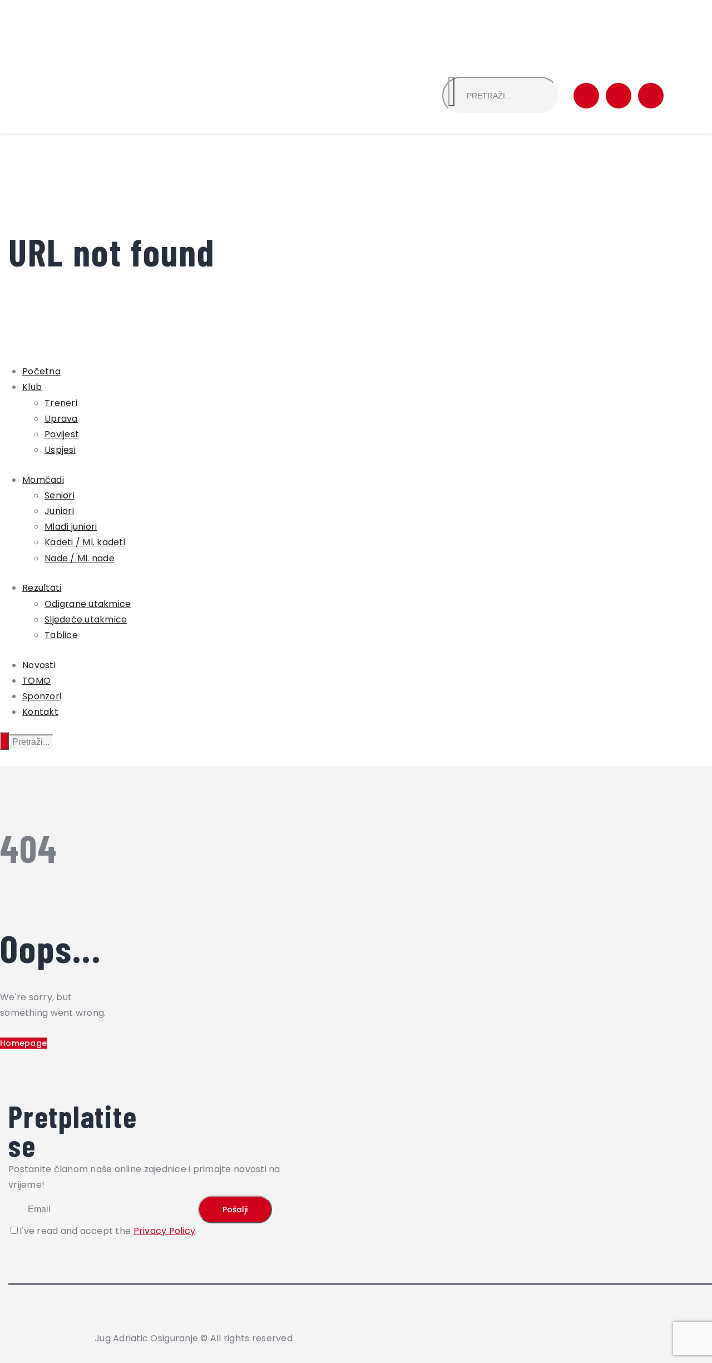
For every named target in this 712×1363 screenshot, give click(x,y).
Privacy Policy (165, 1230)
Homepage (23, 1043)
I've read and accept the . (108, 1230)
